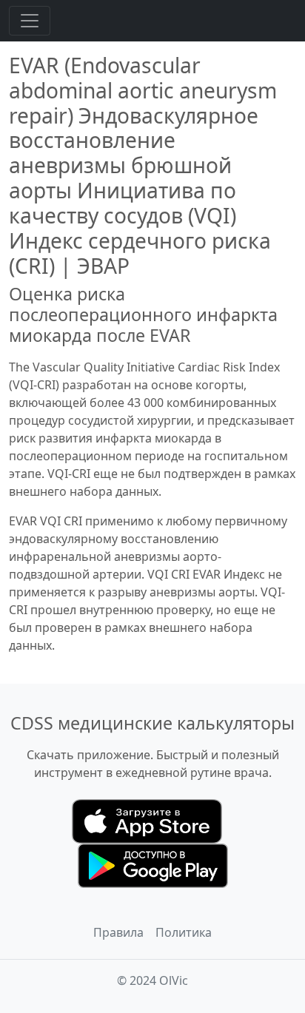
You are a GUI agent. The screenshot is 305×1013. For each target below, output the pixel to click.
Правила (118, 932)
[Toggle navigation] (29, 21)
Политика (183, 932)
